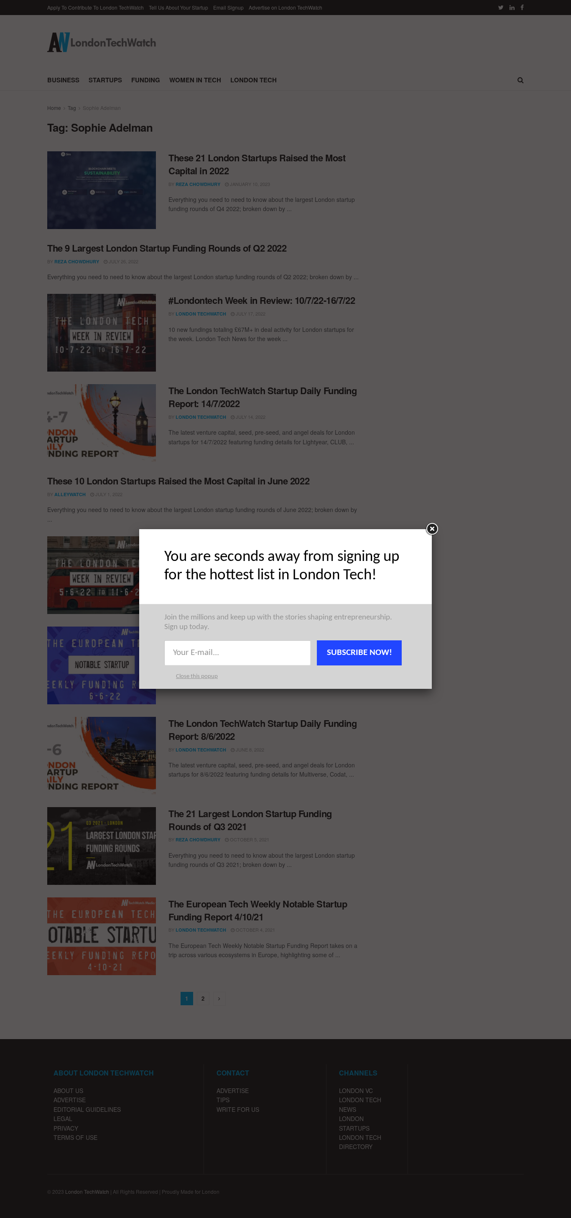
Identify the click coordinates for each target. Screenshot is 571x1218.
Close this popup (197, 676)
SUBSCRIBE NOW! (359, 652)
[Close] (431, 529)
